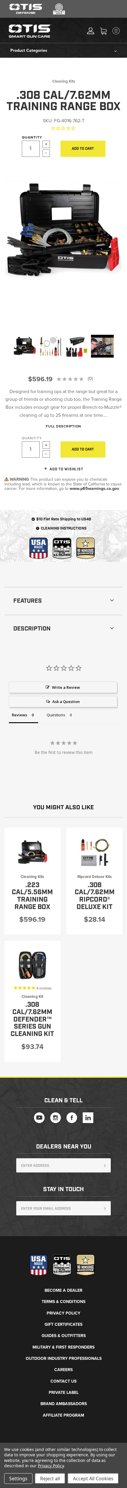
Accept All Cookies (93, 1478)
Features (27, 601)
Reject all (50, 1478)
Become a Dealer (63, 1290)
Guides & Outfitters (64, 1335)
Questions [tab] (56, 715)
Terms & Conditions (63, 1301)
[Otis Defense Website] (26, 13)
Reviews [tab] (19, 715)
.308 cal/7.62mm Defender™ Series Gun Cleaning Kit (32, 1019)
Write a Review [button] (66, 687)
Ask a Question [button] (66, 701)
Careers (63, 1369)
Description (32, 629)
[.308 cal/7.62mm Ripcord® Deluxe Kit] (94, 852)
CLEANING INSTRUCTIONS (64, 528)
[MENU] (121, 31)
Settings (18, 1478)
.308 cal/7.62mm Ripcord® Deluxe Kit (95, 896)
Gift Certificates (63, 1324)
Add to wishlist (65, 469)
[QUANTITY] (39, 149)
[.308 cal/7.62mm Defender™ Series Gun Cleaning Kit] (32, 965)
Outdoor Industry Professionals (64, 1358)
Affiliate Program (63, 1415)
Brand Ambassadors (63, 1403)
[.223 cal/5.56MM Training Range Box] (32, 852)
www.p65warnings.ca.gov (94, 488)
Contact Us (63, 1381)
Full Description (63, 426)
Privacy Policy (63, 1313)
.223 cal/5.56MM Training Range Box (32, 896)
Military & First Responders (63, 1347)
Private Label (64, 1392)
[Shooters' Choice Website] (59, 13)
